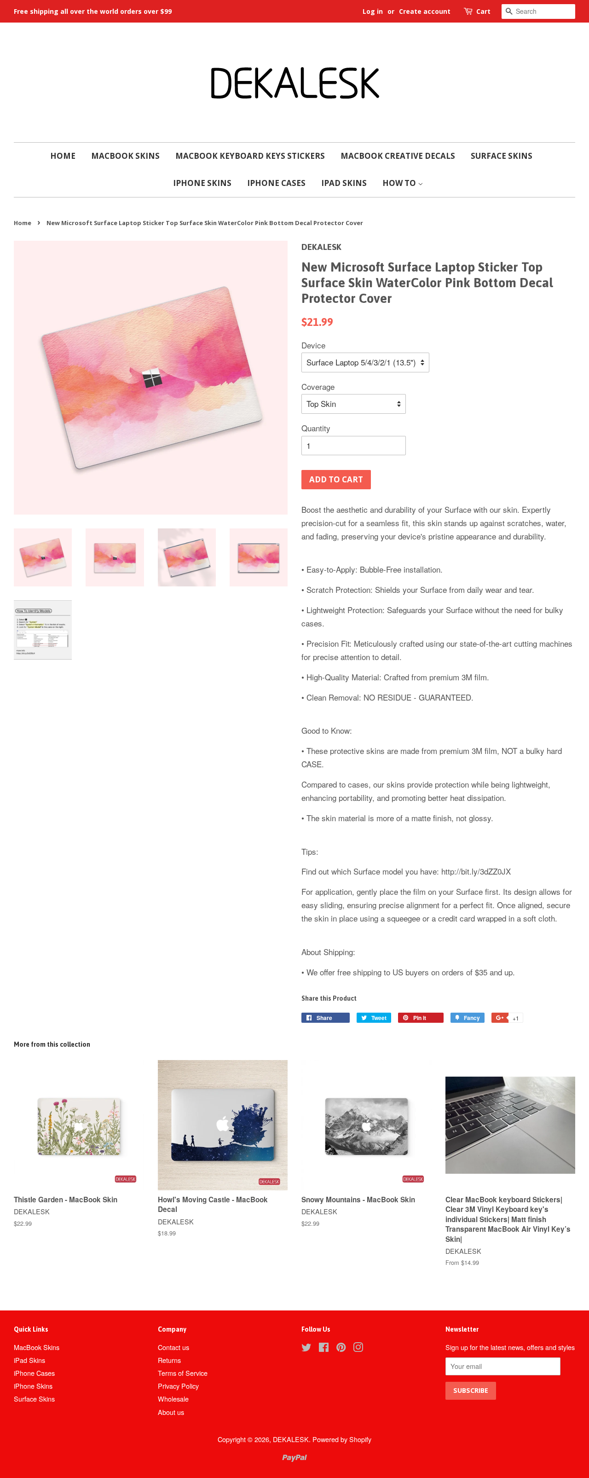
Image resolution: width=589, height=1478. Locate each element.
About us (171, 1412)
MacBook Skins (125, 156)
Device (313, 345)
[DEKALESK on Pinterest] (341, 1348)
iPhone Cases (276, 183)
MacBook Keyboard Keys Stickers (250, 156)
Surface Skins (501, 156)
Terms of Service (183, 1373)
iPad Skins (344, 183)
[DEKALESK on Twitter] (306, 1348)
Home (62, 156)
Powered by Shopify (341, 1439)
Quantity (315, 428)
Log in (373, 11)
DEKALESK (291, 1439)
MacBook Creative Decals (398, 156)
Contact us (173, 1347)
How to (400, 183)
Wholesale (173, 1398)
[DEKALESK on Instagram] (358, 1348)
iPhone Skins (202, 183)
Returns (169, 1360)
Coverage (318, 386)
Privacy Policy (178, 1386)
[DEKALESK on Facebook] (323, 1348)
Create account (424, 11)
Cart (483, 11)
